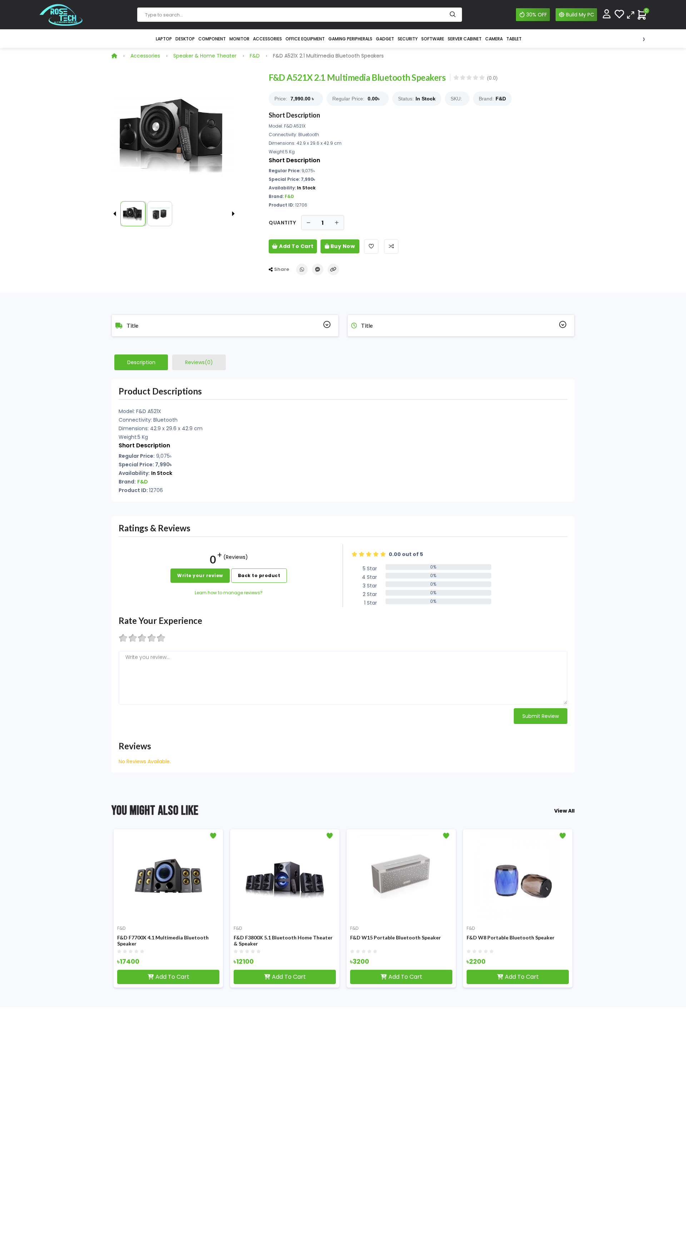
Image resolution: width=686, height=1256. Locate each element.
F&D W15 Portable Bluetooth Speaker (395, 937)
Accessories (267, 39)
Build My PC (580, 14)
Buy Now (342, 246)
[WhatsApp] (302, 269)
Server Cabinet (465, 39)
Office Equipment (305, 39)
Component (212, 39)
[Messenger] (317, 269)
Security (408, 39)
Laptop (164, 39)
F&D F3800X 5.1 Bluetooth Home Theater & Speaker (283, 941)
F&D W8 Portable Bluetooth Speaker (511, 937)
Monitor (239, 39)
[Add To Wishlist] (371, 246)
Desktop (185, 39)
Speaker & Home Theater (205, 55)
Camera (494, 39)
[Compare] (630, 14)
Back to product (259, 575)
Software (432, 39)
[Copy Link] (333, 269)
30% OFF (536, 14)
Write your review (200, 575)
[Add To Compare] (391, 246)
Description (141, 362)
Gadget (385, 39)
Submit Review (540, 716)
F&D (255, 55)
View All (564, 810)
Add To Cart (296, 246)
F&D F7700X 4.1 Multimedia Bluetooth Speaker (163, 941)
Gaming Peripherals (350, 39)
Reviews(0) (199, 362)
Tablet (514, 39)
